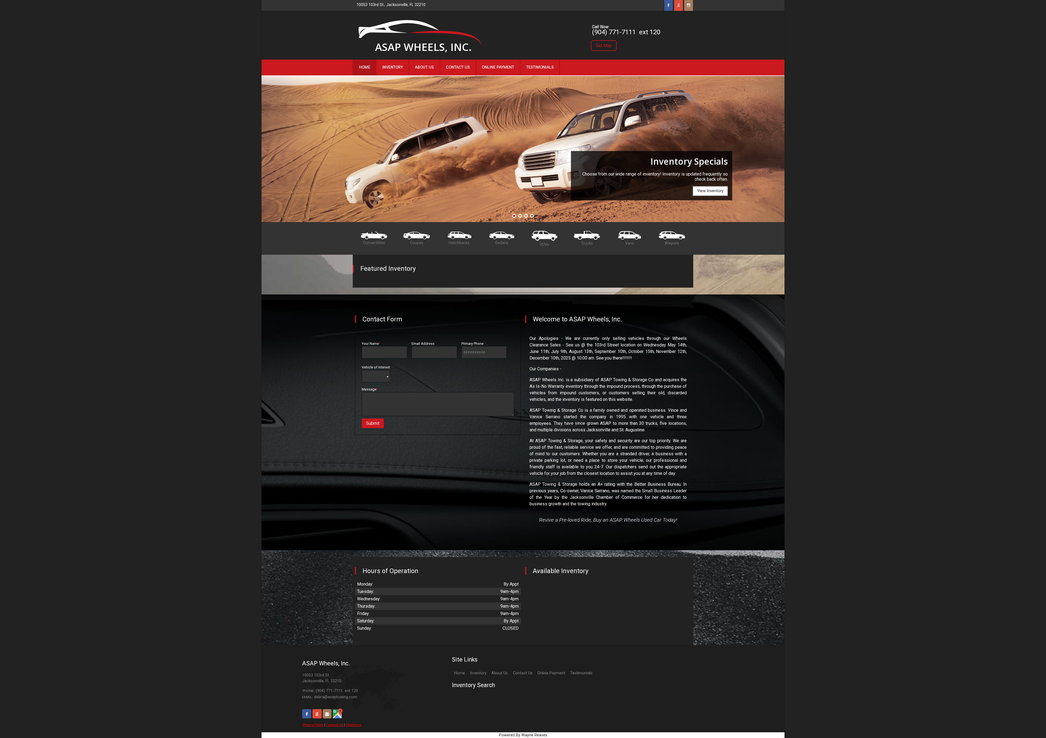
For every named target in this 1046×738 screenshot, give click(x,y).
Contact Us (334, 725)
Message (369, 389)
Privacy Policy (313, 725)
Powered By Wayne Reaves (523, 735)
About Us (499, 673)
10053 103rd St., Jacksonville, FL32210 (391, 4)
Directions (353, 725)
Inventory (478, 673)
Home (459, 673)
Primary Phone (472, 344)
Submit (372, 423)
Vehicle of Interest (376, 367)
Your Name (370, 344)
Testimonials (581, 673)
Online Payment (551, 673)
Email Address (423, 344)
